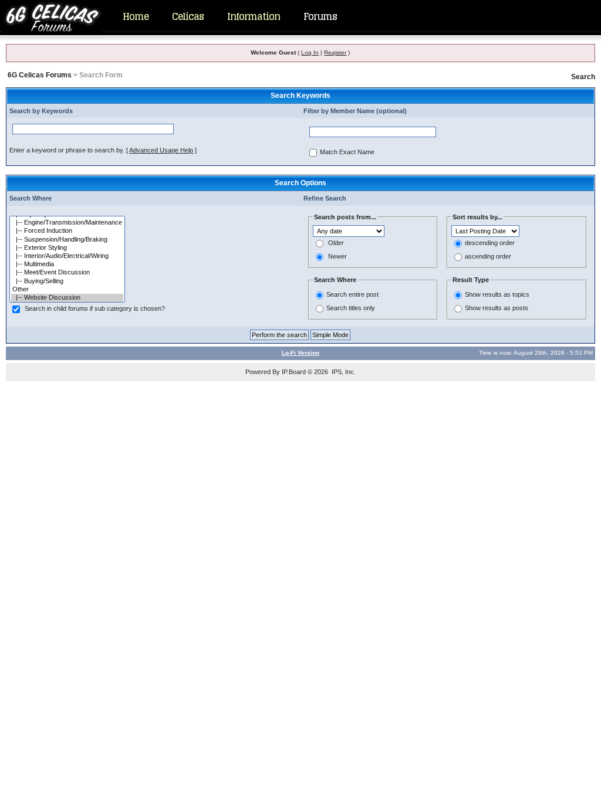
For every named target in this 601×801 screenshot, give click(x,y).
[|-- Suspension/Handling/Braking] (67, 240)
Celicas (188, 16)
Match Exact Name (347, 152)
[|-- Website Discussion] (67, 298)
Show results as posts (496, 307)
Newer (337, 256)
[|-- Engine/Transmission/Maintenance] (67, 223)
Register (335, 52)
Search (583, 77)
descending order (490, 243)
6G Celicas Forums (40, 75)
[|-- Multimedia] (67, 264)
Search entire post (352, 294)
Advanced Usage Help (161, 150)
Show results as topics (497, 294)
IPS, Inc (343, 371)
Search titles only (350, 307)
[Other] (67, 290)
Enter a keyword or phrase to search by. (66, 150)
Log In (310, 52)
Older (336, 243)
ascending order (488, 256)
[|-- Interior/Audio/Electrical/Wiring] (67, 256)
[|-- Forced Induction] (67, 231)
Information (253, 16)
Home (135, 16)
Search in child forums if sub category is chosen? (95, 309)
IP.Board (294, 371)
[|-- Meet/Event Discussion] (67, 273)
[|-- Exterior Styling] (67, 248)
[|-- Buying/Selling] (67, 281)
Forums (320, 16)
